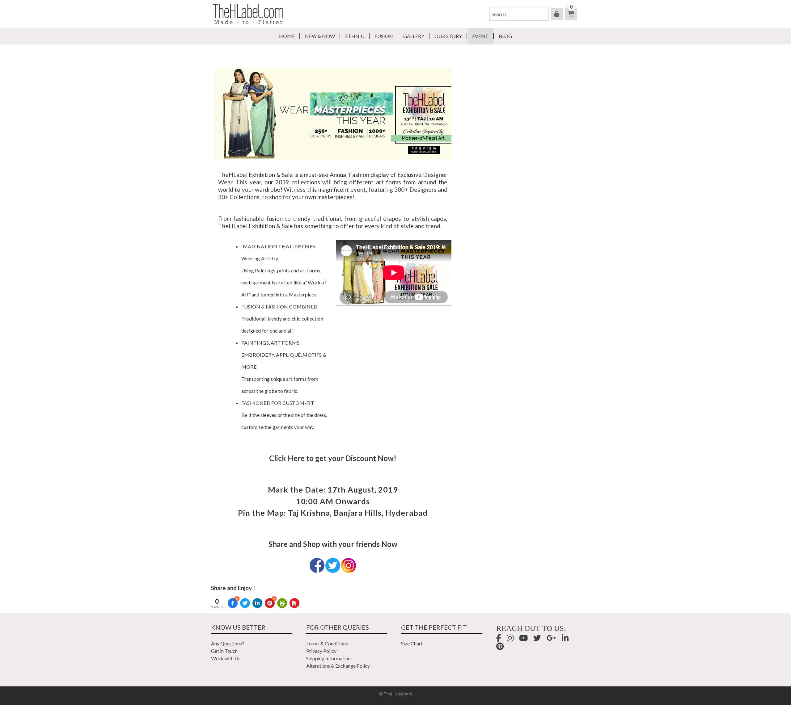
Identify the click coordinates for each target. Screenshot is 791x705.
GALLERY (413, 36)
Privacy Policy (321, 651)
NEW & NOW (320, 36)
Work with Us (225, 658)
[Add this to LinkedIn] (257, 603)
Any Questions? (227, 643)
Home (287, 36)
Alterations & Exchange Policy (338, 666)
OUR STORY (448, 36)
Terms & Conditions (327, 643)
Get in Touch (224, 651)
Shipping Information (328, 658)
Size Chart (412, 643)
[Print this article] (282, 603)
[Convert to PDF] (294, 603)
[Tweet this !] (245, 603)
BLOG (505, 36)
